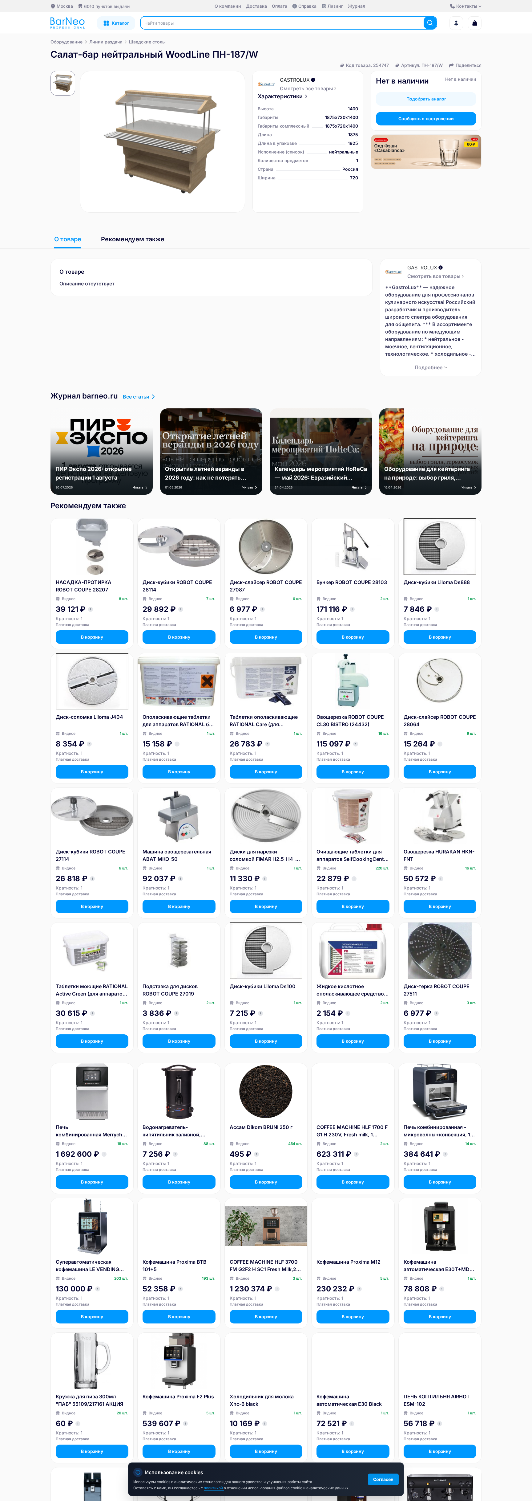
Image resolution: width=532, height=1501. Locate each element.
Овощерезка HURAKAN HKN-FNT (439, 855)
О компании (228, 6)
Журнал (356, 6)
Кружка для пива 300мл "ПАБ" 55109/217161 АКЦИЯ (89, 1400)
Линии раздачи (106, 41)
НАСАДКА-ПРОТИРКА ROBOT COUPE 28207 (83, 586)
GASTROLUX (295, 80)
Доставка (256, 6)
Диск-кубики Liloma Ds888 (437, 582)
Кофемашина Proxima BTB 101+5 (175, 1265)
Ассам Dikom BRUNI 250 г (261, 1127)
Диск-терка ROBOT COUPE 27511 (437, 990)
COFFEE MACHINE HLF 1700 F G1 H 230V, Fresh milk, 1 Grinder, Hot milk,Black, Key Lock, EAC (352, 1131)
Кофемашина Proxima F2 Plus (178, 1396)
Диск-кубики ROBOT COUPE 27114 (90, 855)
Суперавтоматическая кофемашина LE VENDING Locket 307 (87, 1266)
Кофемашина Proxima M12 (348, 1262)
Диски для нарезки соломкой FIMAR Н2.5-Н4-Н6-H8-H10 (262, 856)
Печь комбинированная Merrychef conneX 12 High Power (91, 1131)
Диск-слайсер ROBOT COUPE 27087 (266, 586)
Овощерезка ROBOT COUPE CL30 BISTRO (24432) (350, 720)
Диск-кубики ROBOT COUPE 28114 (177, 586)
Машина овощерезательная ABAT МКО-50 (177, 855)
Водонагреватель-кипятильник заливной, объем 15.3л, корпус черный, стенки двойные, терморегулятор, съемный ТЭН (179, 1131)
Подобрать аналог (426, 98)
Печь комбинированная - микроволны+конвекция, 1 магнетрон (437, 1131)
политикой (214, 1488)
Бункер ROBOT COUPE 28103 (351, 582)
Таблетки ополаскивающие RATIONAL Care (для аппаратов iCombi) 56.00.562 (266, 721)
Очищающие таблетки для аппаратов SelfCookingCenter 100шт (352, 856)
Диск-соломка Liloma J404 (89, 717)
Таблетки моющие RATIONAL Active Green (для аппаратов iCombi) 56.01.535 (92, 990)
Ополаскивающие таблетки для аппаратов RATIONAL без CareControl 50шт (178, 721)
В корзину (92, 637)
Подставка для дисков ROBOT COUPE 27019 (170, 990)
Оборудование (66, 41)
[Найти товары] (430, 23)
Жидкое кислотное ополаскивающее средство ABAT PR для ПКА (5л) (350, 990)
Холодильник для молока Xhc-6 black (262, 1400)
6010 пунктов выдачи (107, 6)
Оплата (279, 6)
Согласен (383, 1479)
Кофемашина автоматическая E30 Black (349, 1400)
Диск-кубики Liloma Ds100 (263, 986)
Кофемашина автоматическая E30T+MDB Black (438, 1266)
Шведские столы (147, 41)
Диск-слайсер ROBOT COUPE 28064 (440, 720)
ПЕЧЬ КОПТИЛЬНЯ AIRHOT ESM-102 (437, 1400)
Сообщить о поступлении (426, 118)
